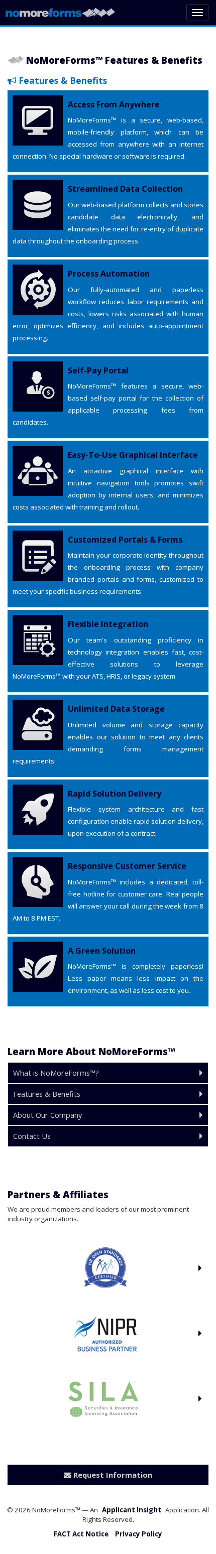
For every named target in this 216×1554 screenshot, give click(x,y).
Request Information (111, 1475)
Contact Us (32, 1136)
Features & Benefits (46, 1094)
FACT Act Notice (81, 1533)
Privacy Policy (138, 1533)
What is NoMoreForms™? (56, 1073)
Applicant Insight (131, 1509)
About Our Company (47, 1115)
